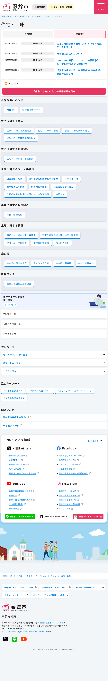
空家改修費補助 (86, 263)
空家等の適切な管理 (17, 263)
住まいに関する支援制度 (19, 130)
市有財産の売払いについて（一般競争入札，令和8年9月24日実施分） (78, 62)
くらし (47, 16)
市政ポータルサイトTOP (24, 16)
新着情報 (80, 34)
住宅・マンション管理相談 (20, 158)
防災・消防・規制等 (62, 7)
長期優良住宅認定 (15, 186)
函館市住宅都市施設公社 (19, 283)
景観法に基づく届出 (64, 186)
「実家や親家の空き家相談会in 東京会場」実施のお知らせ (79, 72)
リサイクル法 (71, 178)
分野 (38, 16)
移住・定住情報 (14, 214)
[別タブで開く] (5, 639)
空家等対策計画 (41, 263)
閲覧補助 (41, 7)
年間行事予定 (9, 333)
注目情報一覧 (9, 313)
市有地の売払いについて (70, 53)
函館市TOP (6, 16)
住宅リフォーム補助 (48, 130)
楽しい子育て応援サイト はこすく (75, 390)
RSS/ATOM (13, 83)
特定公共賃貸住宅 (31, 109)
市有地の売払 (62, 242)
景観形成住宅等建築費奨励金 (21, 138)
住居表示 (60, 194)
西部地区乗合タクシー (41, 390)
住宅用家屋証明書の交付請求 (43, 178)
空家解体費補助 (63, 263)
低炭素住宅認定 (39, 186)
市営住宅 (11, 109)
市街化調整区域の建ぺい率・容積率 (60, 235)
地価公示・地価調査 (17, 242)
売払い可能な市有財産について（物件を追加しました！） (79, 45)
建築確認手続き (14, 178)
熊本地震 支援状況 (14, 390)
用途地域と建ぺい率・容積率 (21, 235)
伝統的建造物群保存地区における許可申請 (28, 194)
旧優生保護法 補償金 (15, 397)
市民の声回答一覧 (12, 323)
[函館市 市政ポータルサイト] (16, 7)
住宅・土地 (58, 16)
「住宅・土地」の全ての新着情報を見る (54, 91)
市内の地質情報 (41, 242)
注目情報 (28, 34)
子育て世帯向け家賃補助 (77, 130)
